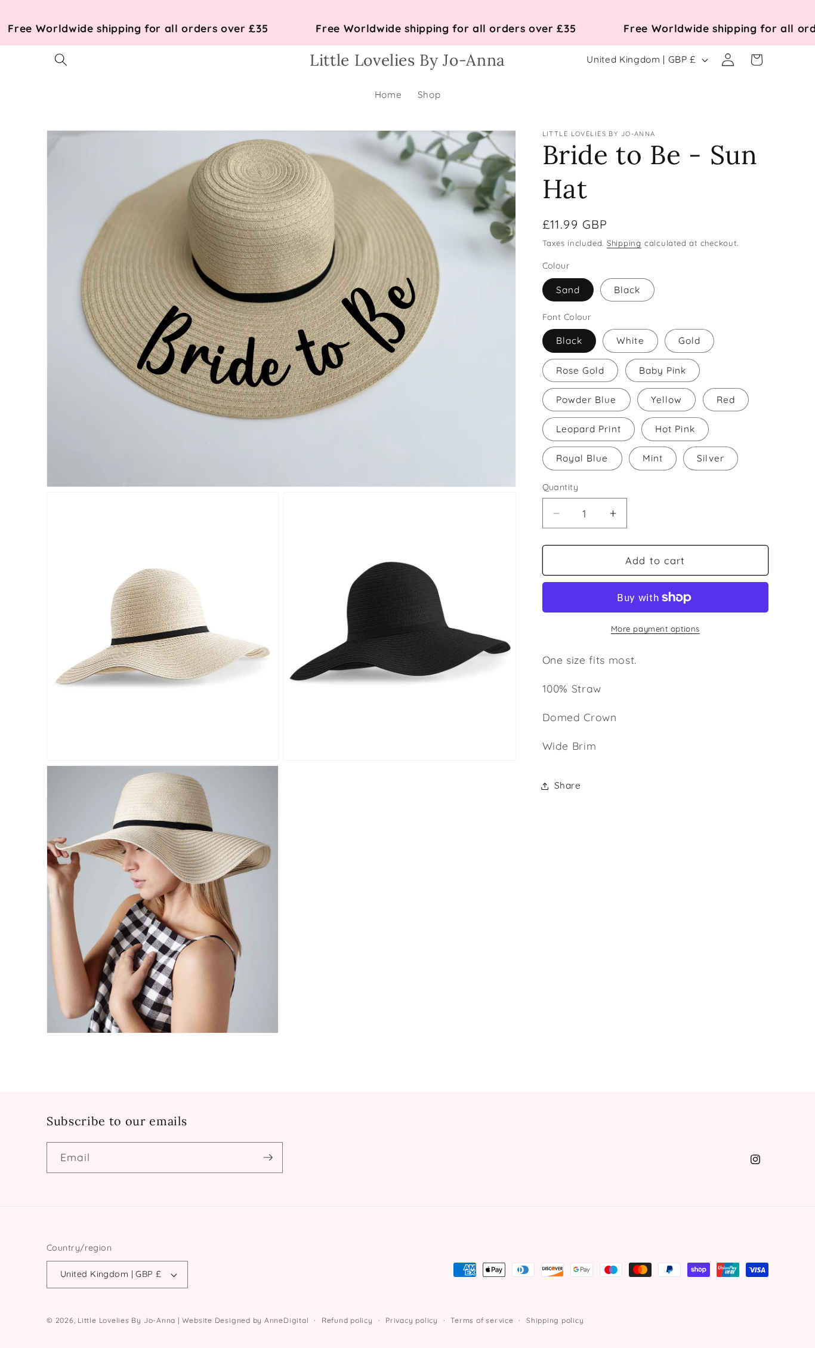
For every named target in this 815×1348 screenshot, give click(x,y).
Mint (653, 458)
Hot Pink (675, 429)
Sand (568, 290)
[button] (61, 59)
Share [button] (567, 785)
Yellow (667, 399)
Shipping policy (555, 1320)
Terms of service (481, 1320)
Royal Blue (582, 458)
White (630, 340)
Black (627, 290)
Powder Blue (586, 399)
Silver (710, 458)
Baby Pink (663, 370)
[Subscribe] (268, 1157)
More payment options (655, 628)
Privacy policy (411, 1320)
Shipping (624, 243)
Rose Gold (580, 370)
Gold (689, 340)
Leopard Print (588, 429)
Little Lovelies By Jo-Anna (126, 1320)
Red (726, 399)
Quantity (560, 487)
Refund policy (347, 1320)
